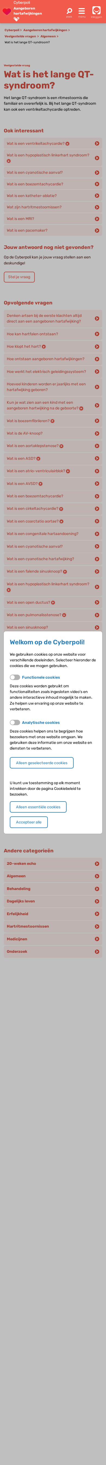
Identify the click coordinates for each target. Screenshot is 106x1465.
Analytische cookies (41, 722)
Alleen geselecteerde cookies (41, 763)
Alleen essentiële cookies (38, 807)
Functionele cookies (41, 677)
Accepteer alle (29, 822)
